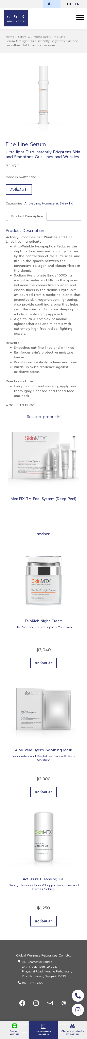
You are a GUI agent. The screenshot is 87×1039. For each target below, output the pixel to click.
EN (77, 4)
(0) (52, 4)
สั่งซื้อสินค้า (19, 189)
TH (69, 4)
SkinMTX (24, 36)
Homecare (41, 36)
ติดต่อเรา (43, 534)
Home (10, 36)
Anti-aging (32, 203)
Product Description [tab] (27, 216)
